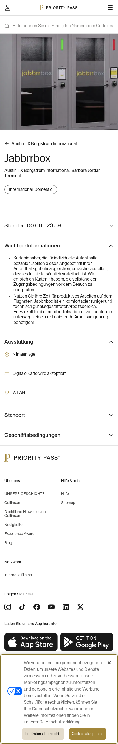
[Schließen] (109, 663)
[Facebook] (36, 607)
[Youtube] (51, 607)
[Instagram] (7, 607)
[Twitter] (80, 607)
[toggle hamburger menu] (110, 7)
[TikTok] (22, 607)
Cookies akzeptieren (87, 733)
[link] (31, 642)
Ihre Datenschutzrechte (43, 733)
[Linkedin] (66, 607)
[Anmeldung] (7, 7)
